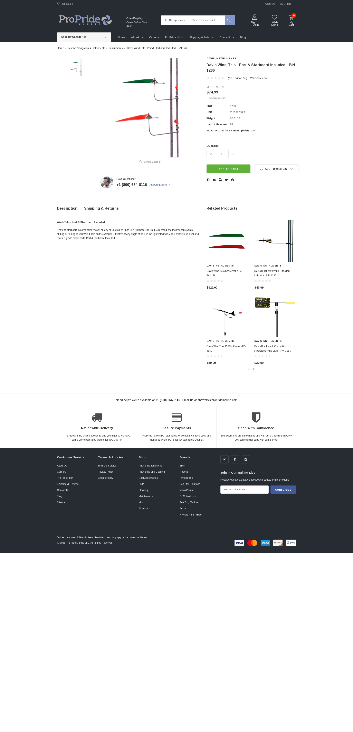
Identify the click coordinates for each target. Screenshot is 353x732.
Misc (141, 502)
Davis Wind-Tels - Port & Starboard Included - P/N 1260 (157, 48)
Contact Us (63, 490)
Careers (61, 471)
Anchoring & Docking (150, 465)
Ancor (183, 508)
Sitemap (61, 502)
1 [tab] (249, 369)
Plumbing (144, 508)
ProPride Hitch (65, 478)
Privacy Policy (105, 471)
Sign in (255, 22)
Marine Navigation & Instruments (86, 48)
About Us (62, 465)
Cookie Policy (105, 478)
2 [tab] (253, 369)
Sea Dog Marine (189, 502)
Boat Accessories (148, 478)
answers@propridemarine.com (217, 400)
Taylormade (186, 478)
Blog (59, 496)
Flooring (143, 490)
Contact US (67, 3)
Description (67, 208)
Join (256, 25)
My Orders (285, 3)
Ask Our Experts (159, 184)
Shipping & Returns (101, 208)
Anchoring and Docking (152, 471)
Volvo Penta (186, 490)
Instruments (116, 48)
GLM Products (187, 496)
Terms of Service (107, 465)
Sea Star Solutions (190, 484)
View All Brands (192, 514)
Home (60, 48)
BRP (141, 484)
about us (270, 3)
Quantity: (213, 145)
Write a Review (258, 78)
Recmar (184, 471)
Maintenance (146, 496)
